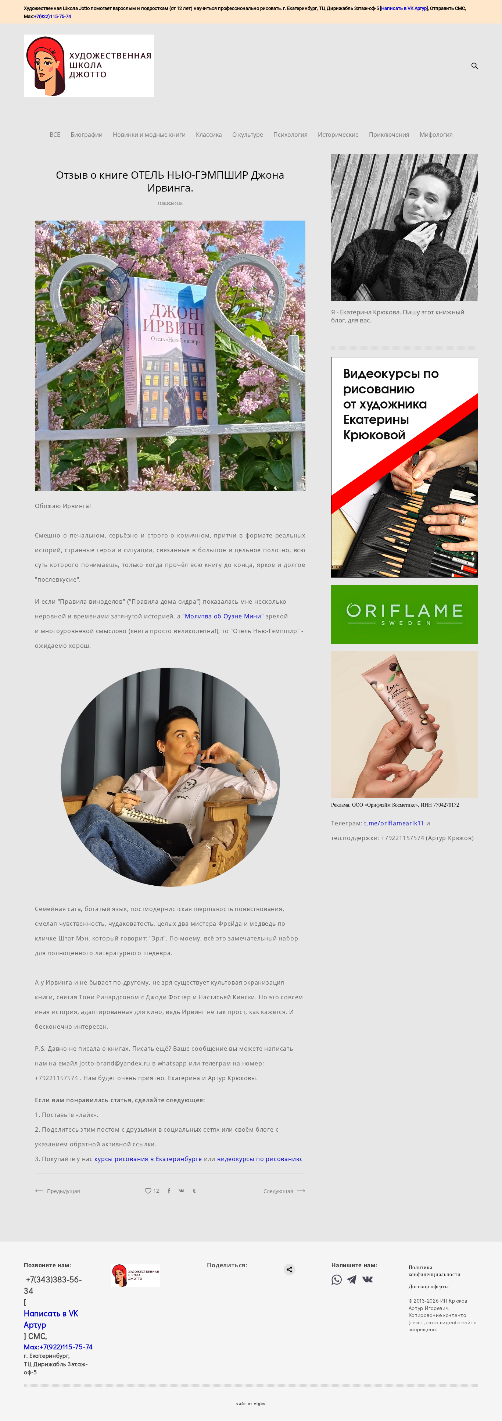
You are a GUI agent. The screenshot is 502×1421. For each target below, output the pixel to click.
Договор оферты (429, 1286)
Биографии (87, 135)
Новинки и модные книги (150, 135)
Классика (209, 135)
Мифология (436, 135)
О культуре (248, 135)
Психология (291, 135)
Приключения (390, 135)
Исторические (339, 135)
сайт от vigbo (251, 1404)
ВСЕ (56, 135)
